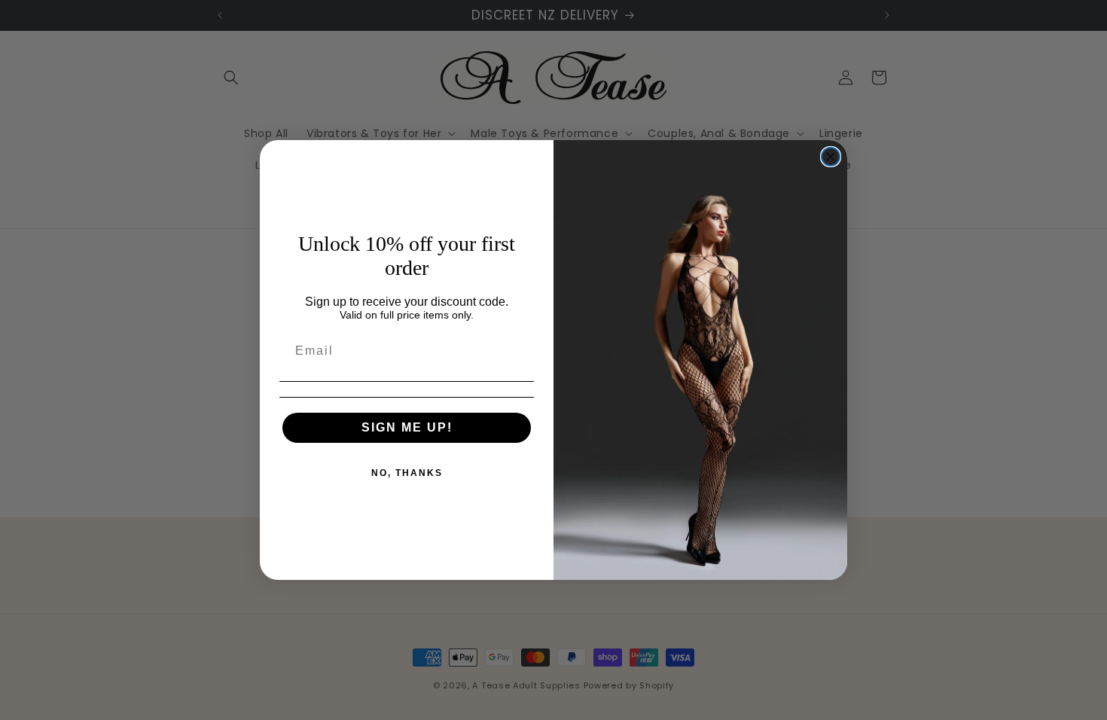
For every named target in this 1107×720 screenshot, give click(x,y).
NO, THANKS (407, 473)
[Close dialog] (831, 157)
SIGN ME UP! (407, 427)
